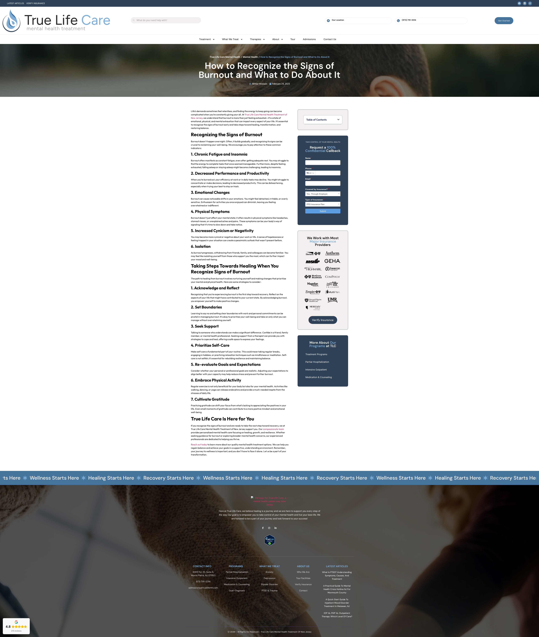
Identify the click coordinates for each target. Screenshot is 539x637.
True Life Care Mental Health (225, 57)
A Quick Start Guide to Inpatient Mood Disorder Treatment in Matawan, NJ (337, 603)
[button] (338, 119)
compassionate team (273, 429)
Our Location (338, 20)
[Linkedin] (525, 3)
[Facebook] (519, 3)
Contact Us (330, 39)
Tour (292, 39)
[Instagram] (530, 3)
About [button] (275, 39)
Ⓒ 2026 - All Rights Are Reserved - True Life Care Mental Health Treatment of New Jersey (269, 632)
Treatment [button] (205, 39)
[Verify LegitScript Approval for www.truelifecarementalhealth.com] (269, 545)
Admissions (309, 39)
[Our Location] (328, 20)
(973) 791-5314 (409, 20)
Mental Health (250, 57)
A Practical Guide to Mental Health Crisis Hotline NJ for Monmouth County (336, 589)
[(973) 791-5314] (398, 20)
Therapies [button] (255, 39)
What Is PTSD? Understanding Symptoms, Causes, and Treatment (337, 575)
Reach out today (199, 444)
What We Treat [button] (230, 39)
